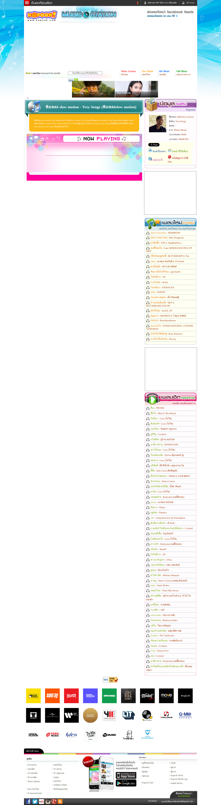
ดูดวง (173, 767)
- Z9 (157, 277)
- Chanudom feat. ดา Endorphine (167, 518)
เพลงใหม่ (58, 765)
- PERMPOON (165, 233)
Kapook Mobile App (179, 779)
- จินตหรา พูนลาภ (163, 429)
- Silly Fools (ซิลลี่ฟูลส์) (163, 470)
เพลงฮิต (31, 769)
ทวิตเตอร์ (101, 753)
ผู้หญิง (145, 771)
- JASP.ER (157, 292)
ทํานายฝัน (32, 777)
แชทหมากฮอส (153, 753)
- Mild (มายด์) (162, 615)
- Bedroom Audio (163, 620)
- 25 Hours (158, 646)
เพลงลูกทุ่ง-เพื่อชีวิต (125, 96)
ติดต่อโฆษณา (184, 794)
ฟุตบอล (145, 776)
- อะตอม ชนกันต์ (161, 502)
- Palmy (157, 507)
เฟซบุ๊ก (84, 753)
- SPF (157, 610)
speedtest (57, 781)
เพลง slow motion (185, 116)
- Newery (163, 339)
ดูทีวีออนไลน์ (148, 763)
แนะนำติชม (166, 801)
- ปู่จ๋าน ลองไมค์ (162, 439)
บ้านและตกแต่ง (35, 793)
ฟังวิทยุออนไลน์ (61, 789)
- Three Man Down (164, 590)
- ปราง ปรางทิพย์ (163, 266)
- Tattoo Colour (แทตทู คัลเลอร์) (168, 580)
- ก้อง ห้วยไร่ (159, 570)
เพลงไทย (77, 96)
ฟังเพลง (145, 767)
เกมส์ (173, 763)
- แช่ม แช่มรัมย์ (165, 565)
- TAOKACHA (162, 287)
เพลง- (184, 134)
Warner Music (180, 130)
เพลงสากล (183, 139)
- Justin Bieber (159, 585)
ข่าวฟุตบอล (59, 773)
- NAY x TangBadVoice (165, 243)
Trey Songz (180, 121)
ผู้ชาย (173, 771)
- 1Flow (161, 559)
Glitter (188, 753)
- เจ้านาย (162, 523)
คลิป (32, 753)
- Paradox (158, 512)
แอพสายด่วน (176, 783)
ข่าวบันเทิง (32, 773)
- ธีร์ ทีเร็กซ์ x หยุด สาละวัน (167, 465)
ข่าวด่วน (57, 769)
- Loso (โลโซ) (161, 418)
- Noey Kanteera (166, 333)
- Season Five (159, 650)
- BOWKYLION (164, 444)
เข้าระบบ (190, 3)
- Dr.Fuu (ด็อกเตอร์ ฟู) (167, 455)
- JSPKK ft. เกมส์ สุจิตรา (170, 476)
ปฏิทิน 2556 (67, 753)
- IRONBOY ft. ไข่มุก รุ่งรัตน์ (168, 315)
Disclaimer (152, 801)
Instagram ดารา (119, 753)
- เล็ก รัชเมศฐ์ (164, 297)
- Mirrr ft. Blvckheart (163, 413)
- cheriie (159, 282)
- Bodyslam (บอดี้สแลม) (167, 497)
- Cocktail (158, 434)
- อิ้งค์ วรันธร (165, 486)
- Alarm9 (158, 549)
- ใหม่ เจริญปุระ (160, 625)
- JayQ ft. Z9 (161, 310)
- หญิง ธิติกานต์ (165, 631)
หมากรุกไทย (170, 753)
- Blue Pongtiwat (167, 237)
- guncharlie (165, 271)
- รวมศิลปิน (160, 604)
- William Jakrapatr (164, 575)
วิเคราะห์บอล (34, 781)
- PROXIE (157, 408)
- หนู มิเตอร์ (161, 533)
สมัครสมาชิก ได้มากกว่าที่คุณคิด (162, 3)
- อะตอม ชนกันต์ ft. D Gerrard (167, 261)
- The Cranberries (162, 635)
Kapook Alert (147, 782)
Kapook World (177, 775)
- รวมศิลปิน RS (166, 640)
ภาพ (50, 753)
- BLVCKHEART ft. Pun (169, 256)
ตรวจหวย (32, 765)
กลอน (136, 753)
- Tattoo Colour (162, 481)
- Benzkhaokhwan (163, 320)
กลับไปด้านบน (32, 751)
